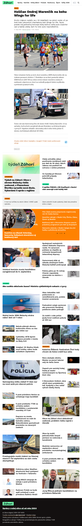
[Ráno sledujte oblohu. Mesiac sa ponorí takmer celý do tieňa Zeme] (73, 360)
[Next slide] (64, 233)
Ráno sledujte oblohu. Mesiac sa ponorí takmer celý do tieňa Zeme (53, 360)
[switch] (74, 3)
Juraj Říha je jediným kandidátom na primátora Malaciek (59, 492)
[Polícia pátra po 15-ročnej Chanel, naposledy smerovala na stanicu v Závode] (73, 274)
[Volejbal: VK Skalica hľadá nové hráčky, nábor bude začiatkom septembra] (8, 349)
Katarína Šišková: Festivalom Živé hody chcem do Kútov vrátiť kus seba (60, 350)
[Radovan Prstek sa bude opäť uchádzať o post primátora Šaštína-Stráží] (8, 492)
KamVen (26, 2)
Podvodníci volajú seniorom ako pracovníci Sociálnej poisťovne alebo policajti (54, 307)
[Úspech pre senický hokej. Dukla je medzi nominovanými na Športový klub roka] (73, 372)
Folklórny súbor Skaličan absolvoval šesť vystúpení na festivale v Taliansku (27, 471)
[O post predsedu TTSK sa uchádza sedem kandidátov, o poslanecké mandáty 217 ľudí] (8, 407)
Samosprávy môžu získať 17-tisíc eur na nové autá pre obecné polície (20, 383)
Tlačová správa (26, 29)
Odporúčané (8, 176)
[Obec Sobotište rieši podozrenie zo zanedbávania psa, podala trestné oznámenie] (73, 296)
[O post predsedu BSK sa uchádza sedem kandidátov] (73, 461)
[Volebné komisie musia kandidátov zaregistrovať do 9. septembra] (21, 257)
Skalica (16, 149)
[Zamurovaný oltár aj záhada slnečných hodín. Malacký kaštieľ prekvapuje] (73, 262)
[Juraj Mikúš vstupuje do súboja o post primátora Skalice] (8, 482)
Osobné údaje (31, 515)
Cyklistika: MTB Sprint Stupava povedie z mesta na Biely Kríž (27, 339)
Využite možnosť (14, 515)
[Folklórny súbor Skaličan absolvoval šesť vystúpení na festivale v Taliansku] (8, 471)
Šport (58, 2)
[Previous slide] (57, 233)
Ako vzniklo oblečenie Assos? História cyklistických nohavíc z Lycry (34, 286)
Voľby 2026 (65, 2)
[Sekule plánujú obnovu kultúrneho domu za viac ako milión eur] (8, 328)
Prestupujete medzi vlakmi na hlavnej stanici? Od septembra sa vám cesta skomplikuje (20, 458)
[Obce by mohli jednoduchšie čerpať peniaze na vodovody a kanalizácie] (73, 437)
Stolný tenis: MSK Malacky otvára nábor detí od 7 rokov (18, 316)
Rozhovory (51, 2)
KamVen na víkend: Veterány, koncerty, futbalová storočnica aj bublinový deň (20, 235)
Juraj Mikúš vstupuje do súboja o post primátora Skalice (26, 482)
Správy (20, 2)
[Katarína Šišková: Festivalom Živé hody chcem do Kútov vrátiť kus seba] (60, 334)
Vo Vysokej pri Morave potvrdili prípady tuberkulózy (51, 176)
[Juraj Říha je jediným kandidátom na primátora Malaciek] (60, 479)
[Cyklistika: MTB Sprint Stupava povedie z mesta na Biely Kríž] (8, 339)
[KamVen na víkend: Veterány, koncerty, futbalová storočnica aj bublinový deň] (21, 218)
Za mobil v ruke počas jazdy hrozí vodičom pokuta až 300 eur (54, 318)
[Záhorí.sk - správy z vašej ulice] (8, 2)
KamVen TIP (7, 230)
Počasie (43, 2)
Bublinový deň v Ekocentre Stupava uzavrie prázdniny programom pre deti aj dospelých (59, 224)
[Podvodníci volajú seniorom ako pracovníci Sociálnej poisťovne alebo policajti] (73, 307)
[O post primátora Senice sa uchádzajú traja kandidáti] (8, 396)
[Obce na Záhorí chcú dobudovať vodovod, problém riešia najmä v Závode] (60, 406)
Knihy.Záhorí (35, 2)
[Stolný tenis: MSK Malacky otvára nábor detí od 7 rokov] (21, 303)
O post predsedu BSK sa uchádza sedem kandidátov (52, 461)
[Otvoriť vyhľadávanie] (78, 3)
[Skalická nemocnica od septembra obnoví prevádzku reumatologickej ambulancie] (73, 449)
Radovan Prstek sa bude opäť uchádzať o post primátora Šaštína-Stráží (26, 492)
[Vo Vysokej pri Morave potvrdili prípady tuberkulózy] (73, 176)
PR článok (45, 184)
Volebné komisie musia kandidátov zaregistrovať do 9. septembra (19, 270)
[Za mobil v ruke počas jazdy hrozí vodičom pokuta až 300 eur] (73, 318)
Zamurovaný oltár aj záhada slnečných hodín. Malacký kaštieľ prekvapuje (54, 262)
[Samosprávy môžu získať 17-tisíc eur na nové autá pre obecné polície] (21, 370)
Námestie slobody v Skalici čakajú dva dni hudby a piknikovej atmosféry (58, 229)
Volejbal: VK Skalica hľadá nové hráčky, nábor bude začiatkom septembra (27, 349)
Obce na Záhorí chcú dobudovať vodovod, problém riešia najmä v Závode (57, 420)
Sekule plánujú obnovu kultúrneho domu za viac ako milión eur (26, 328)
